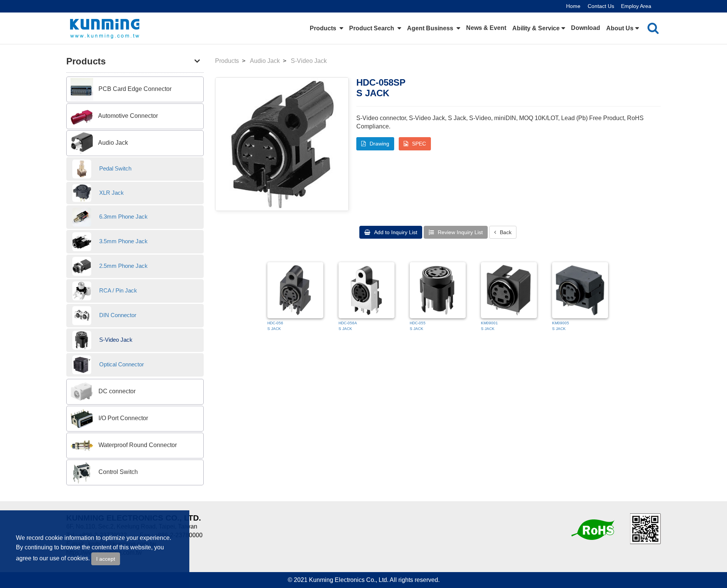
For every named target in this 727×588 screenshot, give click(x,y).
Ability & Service (536, 28)
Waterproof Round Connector (137, 445)
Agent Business (431, 28)
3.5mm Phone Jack (123, 241)
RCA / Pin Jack (117, 290)
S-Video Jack (115, 339)
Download (585, 28)
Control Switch (117, 472)
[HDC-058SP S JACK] (281, 144)
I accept (105, 559)
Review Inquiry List (459, 232)
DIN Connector (117, 315)
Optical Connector (121, 364)
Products (324, 28)
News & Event (486, 28)
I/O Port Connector (122, 418)
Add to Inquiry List (395, 232)
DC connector (116, 391)
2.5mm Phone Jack (123, 266)
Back (505, 232)
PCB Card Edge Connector (134, 89)
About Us (619, 28)
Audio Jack (112, 142)
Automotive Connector (127, 116)
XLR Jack (111, 192)
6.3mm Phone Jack (123, 216)
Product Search (372, 28)
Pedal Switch (114, 168)
